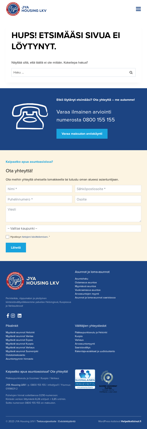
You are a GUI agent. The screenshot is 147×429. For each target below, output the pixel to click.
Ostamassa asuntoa (86, 282)
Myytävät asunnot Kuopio (20, 343)
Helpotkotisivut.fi (131, 421)
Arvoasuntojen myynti (87, 294)
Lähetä (16, 247)
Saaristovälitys (83, 347)
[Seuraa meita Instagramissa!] (14, 315)
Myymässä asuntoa (85, 286)
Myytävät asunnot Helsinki (20, 332)
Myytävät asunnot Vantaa (19, 336)
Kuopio (79, 336)
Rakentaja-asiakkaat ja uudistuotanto (95, 351)
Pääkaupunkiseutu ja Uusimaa (22, 378)
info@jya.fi (53, 385)
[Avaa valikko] (138, 9)
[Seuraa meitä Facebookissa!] (8, 315)
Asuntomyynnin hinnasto (19, 359)
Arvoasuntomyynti (85, 343)
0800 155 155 (38, 385)
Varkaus (79, 340)
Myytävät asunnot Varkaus (20, 347)
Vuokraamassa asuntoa (87, 290)
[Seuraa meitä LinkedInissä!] (19, 315)
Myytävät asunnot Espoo (19, 340)
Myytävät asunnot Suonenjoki (22, 351)
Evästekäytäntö (66, 421)
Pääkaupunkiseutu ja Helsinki (91, 332)
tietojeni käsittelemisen (35, 237)
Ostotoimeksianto (15, 355)
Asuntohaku (81, 278)
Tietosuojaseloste (46, 421)
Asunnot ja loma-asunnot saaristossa (95, 297)
